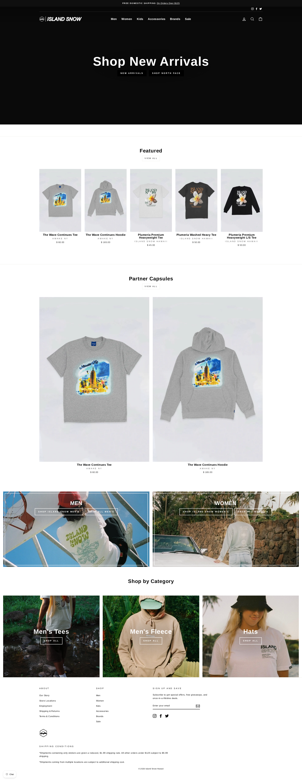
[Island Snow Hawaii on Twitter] (167, 716)
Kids (140, 19)
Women (126, 19)
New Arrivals (131, 73)
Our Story (44, 695)
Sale (188, 19)
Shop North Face (166, 73)
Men (114, 19)
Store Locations (47, 701)
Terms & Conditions (49, 716)
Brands (175, 19)
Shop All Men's (101, 512)
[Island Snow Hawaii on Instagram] (155, 716)
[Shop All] (51, 636)
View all (151, 158)
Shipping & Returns (49, 711)
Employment (45, 706)
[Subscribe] (198, 706)
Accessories (156, 19)
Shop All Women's (253, 512)
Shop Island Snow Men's (59, 512)
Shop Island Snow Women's (206, 512)
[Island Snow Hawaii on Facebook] (161, 716)
